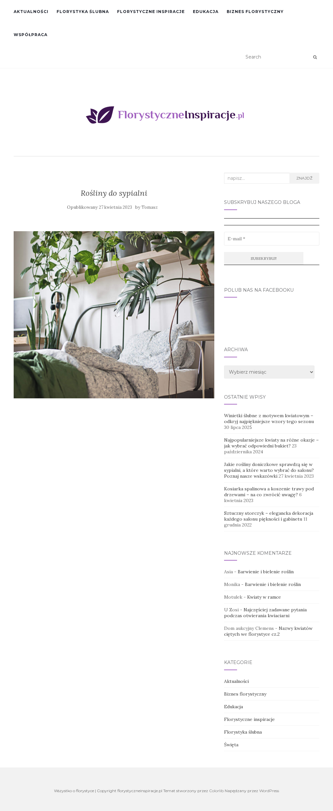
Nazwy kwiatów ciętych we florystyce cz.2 (268, 631)
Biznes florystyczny (255, 11)
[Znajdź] (315, 57)
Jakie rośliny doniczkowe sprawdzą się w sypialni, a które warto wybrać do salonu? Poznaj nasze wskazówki (269, 470)
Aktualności (31, 11)
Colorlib (216, 790)
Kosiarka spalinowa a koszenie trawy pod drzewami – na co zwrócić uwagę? (269, 492)
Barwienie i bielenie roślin (266, 572)
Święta (231, 745)
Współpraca (30, 34)
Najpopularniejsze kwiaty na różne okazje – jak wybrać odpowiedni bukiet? (271, 443)
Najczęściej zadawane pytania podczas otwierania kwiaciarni (265, 612)
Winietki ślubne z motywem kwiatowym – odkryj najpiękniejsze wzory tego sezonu (269, 418)
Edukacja (206, 11)
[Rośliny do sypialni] (114, 314)
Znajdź (304, 178)
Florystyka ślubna (83, 11)
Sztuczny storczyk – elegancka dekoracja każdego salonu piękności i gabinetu (268, 516)
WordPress (269, 790)
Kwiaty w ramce (264, 597)
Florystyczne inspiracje (151, 11)
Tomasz (149, 207)
